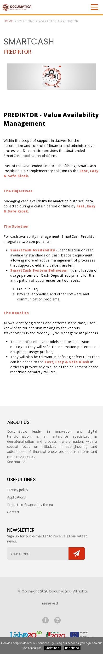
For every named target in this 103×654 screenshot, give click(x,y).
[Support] (51, 634)
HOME (8, 21)
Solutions (25, 21)
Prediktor (69, 21)
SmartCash (47, 21)
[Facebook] (46, 620)
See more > (16, 461)
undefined (53, 648)
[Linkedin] (57, 620)
